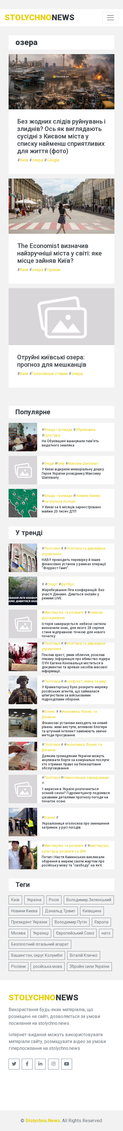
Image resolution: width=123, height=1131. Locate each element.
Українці (41, 933)
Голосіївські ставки (50, 373)
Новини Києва (88, 495)
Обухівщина (86, 429)
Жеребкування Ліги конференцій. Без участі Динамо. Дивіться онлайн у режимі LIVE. (73, 594)
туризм (53, 269)
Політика (52, 548)
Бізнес (49, 711)
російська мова (47, 966)
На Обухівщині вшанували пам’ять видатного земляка (70, 443)
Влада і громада (58, 429)
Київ (24, 160)
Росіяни (18, 966)
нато (106, 933)
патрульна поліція (60, 501)
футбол (67, 584)
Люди (49, 463)
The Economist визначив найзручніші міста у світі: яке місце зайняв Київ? (59, 253)
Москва (18, 933)
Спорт (52, 584)
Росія (54, 900)
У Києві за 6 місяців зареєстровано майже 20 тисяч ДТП (71, 509)
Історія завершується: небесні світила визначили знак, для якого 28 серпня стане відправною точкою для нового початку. (74, 630)
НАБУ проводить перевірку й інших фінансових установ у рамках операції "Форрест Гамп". (74, 564)
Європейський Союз (75, 933)
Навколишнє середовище (86, 777)
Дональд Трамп (60, 911)
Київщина (92, 911)
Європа (101, 922)
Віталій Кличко (84, 955)
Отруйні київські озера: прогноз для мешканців (51, 361)
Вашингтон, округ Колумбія (36, 955)
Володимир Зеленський (88, 900)
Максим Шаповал (83, 463)
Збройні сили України (89, 966)
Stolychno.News (42, 1120)
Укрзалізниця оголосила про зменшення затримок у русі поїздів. (75, 825)
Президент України (29, 922)
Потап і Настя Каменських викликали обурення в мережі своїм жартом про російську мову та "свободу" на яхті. (73, 861)
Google (53, 160)
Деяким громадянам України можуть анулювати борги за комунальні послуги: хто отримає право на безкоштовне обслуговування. (76, 762)
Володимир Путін (71, 922)
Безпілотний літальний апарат (40, 944)
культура (52, 435)
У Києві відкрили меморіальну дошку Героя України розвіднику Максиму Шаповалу (73, 473)
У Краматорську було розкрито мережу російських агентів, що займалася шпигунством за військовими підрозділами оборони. (75, 693)
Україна (34, 900)
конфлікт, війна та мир (86, 681)
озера (37, 160)
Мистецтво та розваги (64, 612)
